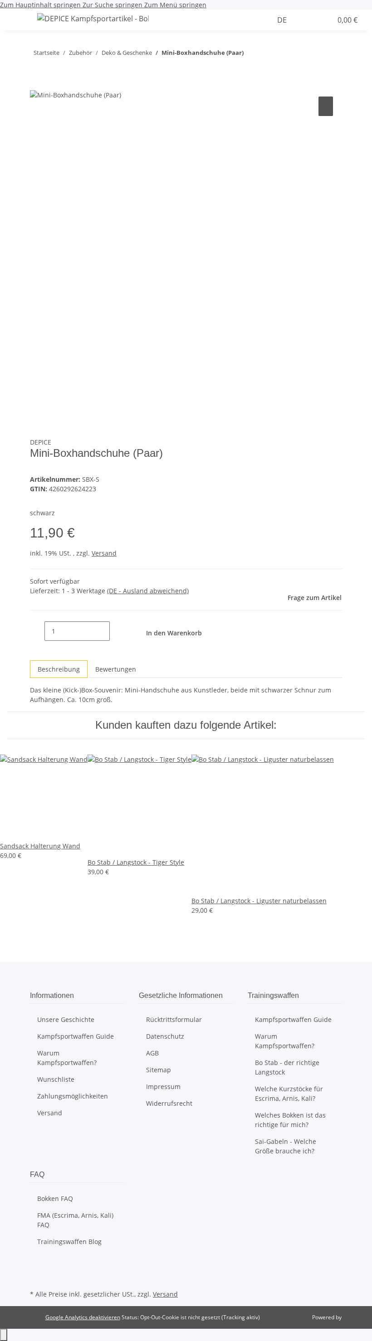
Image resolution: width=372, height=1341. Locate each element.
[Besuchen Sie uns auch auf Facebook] (37, 1266)
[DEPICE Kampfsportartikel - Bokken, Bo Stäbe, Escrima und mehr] (93, 18)
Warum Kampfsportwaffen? (67, 1058)
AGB (152, 1053)
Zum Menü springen (175, 4)
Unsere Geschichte (65, 1019)
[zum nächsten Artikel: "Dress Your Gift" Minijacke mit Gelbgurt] (251, 54)
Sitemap (158, 1069)
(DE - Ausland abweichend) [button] (148, 590)
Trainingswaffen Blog (69, 1241)
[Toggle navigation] (18, 20)
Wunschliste (55, 1079)
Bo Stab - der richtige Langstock (287, 1067)
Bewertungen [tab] (115, 669)
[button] (267, 20)
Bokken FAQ (55, 1198)
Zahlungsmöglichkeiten (72, 1096)
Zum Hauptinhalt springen (41, 4)
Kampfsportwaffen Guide (75, 1036)
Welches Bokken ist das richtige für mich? (290, 1120)
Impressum (163, 1086)
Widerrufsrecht (169, 1103)
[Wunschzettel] (321, 20)
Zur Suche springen (113, 4)
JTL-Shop (354, 1317)
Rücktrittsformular (174, 1019)
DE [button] (283, 20)
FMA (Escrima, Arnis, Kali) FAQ (75, 1220)
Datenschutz (165, 1036)
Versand (104, 553)
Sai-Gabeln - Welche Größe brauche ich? (285, 1146)
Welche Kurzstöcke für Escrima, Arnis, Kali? (289, 1093)
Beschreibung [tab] (59, 669)
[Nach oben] (3, 1335)
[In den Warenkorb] (37, 84)
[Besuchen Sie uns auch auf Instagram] (37, 1277)
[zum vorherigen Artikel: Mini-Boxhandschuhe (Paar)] (267, 54)
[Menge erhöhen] (117, 631)
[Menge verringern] (37, 631)
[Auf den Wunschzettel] (325, 106)
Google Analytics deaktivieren (82, 1317)
